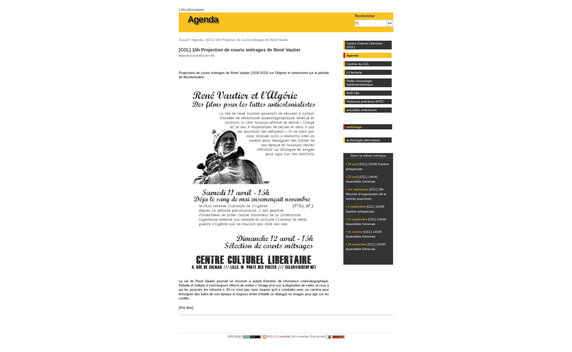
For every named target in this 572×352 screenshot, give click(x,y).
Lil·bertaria (354, 72)
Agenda (203, 19)
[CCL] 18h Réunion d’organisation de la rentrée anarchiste (366, 194)
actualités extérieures (362, 110)
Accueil (184, 40)
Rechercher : (366, 16)
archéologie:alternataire (363, 140)
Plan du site (317, 336)
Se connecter (300, 336)
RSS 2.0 (271, 336)
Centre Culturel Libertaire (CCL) (364, 45)
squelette (284, 336)
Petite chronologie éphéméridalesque (360, 82)
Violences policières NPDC (365, 101)
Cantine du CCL (358, 64)
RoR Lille (353, 93)
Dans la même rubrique (368, 155)
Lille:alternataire (191, 10)
